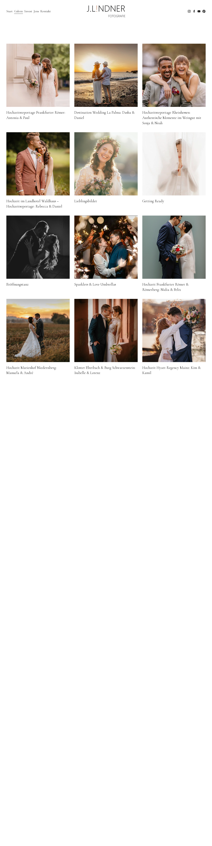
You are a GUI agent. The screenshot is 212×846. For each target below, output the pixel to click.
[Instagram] (189, 11)
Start (9, 11)
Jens (36, 11)
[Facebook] (194, 11)
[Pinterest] (204, 11)
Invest (28, 11)
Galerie (18, 11)
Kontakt (45, 11)
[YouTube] (199, 11)
